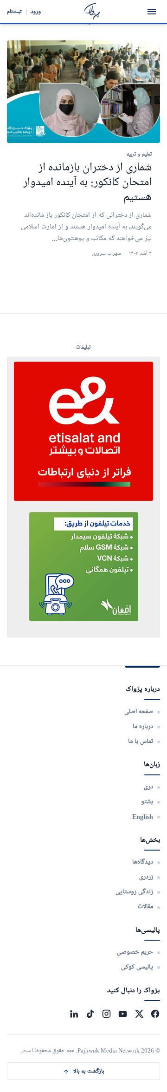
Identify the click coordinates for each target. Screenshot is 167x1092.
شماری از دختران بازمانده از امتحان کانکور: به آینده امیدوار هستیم (87, 183)
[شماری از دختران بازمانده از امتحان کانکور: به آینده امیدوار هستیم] (83, 91)
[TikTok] (90, 1014)
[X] (139, 1014)
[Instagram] (106, 1014)
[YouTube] (123, 1014)
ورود (36, 11)
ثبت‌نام (14, 11)
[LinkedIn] (74, 1014)
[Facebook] (155, 1014)
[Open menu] (151, 12)
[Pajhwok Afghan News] (92, 11)
